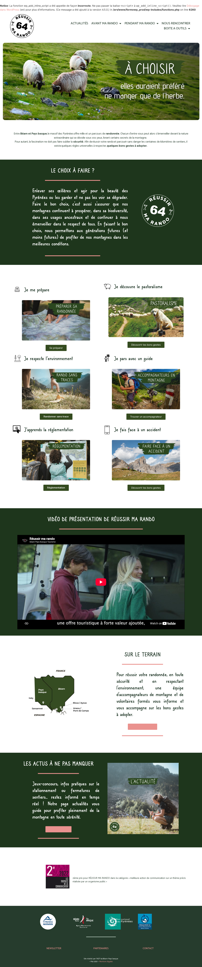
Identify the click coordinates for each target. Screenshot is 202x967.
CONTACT (148, 948)
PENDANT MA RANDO (140, 23)
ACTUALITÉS (79, 23)
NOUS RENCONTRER (176, 23)
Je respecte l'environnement (48, 358)
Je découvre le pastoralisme (138, 287)
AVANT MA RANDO (104, 23)
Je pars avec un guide (133, 358)
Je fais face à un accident (137, 430)
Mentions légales (106, 961)
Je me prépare (36, 290)
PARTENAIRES (101, 948)
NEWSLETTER (54, 948)
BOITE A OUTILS (175, 28)
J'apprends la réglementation (48, 430)
